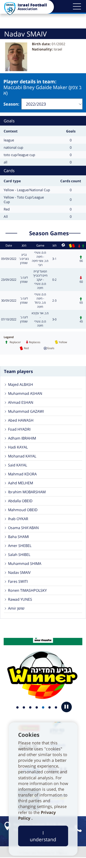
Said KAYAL (17, 465)
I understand (43, 836)
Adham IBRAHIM (22, 438)
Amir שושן (16, 608)
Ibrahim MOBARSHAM (27, 491)
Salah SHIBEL (19, 554)
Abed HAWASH (20, 420)
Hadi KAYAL (18, 447)
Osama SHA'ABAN (23, 527)
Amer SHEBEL (19, 545)
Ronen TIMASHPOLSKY (27, 590)
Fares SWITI (18, 581)
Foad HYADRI (19, 429)
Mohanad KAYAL (22, 456)
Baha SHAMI (18, 536)
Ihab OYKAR (18, 518)
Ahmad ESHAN (20, 402)
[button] (77, 6)
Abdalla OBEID (20, 500)
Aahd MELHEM (20, 482)
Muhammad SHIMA (24, 563)
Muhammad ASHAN (25, 393)
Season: (11, 104)
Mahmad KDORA (22, 474)
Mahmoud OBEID (23, 509)
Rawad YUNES (20, 599)
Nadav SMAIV (19, 572)
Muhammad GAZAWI (26, 411)
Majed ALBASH (20, 384)
